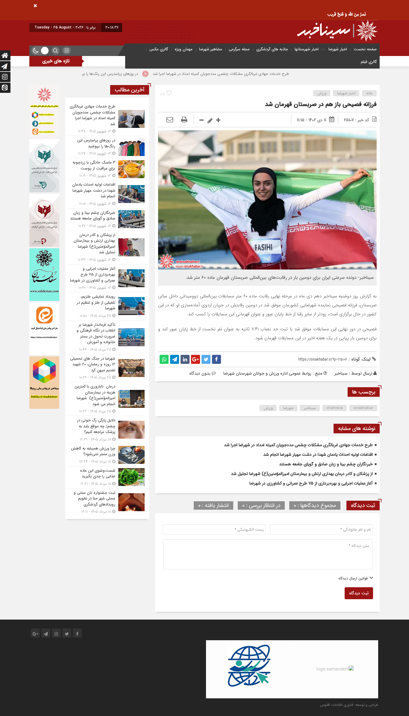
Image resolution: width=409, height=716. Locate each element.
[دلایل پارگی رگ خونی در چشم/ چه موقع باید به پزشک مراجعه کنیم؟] (107, 430)
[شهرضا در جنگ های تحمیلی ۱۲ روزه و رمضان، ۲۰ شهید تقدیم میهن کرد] (107, 368)
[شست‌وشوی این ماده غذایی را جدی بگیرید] (107, 477)
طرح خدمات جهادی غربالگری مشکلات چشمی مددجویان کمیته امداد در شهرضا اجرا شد (251, 74)
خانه (369, 93)
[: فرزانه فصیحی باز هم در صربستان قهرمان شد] (170, 120)
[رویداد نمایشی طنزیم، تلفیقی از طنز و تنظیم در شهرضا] (107, 306)
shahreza (334, 408)
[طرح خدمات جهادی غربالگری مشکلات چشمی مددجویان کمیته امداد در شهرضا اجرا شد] (107, 119)
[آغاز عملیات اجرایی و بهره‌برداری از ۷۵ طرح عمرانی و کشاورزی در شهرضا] (107, 278)
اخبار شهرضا (337, 49)
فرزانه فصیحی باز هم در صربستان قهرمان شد (321, 104)
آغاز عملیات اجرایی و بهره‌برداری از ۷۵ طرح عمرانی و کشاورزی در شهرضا (311, 483)
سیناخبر (341, 373)
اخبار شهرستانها (307, 49)
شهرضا (288, 408)
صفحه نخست (365, 49)
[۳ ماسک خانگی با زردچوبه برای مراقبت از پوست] (107, 169)
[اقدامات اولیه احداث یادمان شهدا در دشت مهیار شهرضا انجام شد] (107, 194)
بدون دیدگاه (199, 373)
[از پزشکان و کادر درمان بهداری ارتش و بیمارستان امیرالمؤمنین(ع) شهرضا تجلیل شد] (107, 247)
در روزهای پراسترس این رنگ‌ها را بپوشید (136, 74)
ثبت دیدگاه (359, 593)
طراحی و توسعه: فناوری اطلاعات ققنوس (349, 705)
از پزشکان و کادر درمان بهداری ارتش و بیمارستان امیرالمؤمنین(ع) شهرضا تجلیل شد (302, 473)
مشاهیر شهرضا (210, 49)
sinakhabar (363, 408)
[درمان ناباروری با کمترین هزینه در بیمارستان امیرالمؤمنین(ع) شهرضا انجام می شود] (107, 399)
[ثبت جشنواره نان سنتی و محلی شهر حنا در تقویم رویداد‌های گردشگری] (107, 501)
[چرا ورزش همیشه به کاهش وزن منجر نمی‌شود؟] (107, 455)
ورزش (321, 93)
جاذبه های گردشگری (272, 49)
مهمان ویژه (184, 49)
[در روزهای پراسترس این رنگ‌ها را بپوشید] (107, 147)
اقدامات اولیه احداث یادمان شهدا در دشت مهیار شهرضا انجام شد (318, 454)
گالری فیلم (369, 62)
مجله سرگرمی (239, 49)
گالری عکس (158, 49)
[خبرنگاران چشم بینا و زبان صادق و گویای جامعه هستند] (107, 219)
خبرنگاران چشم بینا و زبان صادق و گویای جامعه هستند (326, 464)
